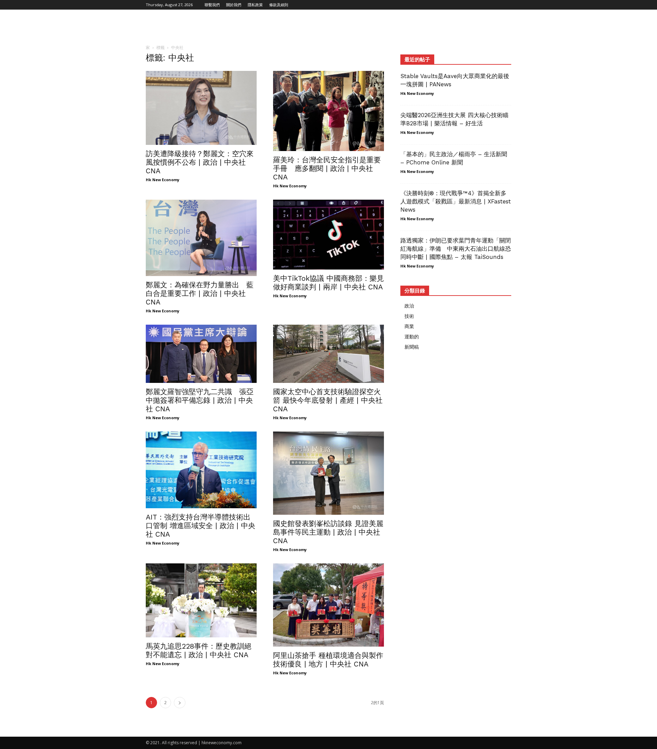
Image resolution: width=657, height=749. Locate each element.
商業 (409, 326)
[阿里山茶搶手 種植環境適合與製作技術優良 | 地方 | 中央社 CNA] (328, 605)
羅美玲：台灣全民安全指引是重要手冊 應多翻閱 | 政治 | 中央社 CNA (327, 168)
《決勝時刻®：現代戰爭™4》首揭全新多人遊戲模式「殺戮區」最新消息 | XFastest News (455, 201)
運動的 (411, 336)
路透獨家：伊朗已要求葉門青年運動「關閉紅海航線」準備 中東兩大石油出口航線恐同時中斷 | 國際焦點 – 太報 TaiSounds (455, 248)
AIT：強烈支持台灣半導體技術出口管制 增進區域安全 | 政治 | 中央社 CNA (200, 525)
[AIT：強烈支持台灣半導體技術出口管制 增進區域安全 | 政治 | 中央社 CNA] (201, 470)
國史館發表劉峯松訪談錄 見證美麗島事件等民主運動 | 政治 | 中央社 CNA (328, 532)
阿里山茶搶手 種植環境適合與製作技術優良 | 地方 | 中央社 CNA (328, 659)
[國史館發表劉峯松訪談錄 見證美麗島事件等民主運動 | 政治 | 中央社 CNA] (328, 473)
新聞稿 (411, 347)
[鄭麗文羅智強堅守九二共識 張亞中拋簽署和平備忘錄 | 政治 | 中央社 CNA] (201, 354)
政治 (409, 305)
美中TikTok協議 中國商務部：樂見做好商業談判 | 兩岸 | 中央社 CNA (328, 282)
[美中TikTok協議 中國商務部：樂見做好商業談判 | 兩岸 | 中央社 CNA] (328, 235)
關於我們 (233, 4)
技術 (409, 316)
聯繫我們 (212, 4)
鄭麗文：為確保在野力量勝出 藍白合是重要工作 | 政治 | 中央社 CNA (200, 293)
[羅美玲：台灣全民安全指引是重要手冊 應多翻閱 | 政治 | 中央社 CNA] (328, 111)
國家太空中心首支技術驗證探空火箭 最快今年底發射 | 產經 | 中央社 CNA (328, 400)
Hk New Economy (162, 179)
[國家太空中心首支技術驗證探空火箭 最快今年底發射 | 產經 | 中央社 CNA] (328, 354)
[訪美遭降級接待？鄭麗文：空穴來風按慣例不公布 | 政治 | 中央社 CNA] (201, 108)
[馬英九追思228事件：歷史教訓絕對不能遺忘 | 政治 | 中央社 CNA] (201, 600)
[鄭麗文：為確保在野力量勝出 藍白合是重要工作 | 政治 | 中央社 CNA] (201, 238)
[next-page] (179, 702)
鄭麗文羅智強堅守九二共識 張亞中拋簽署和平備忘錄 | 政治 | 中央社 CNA (200, 400)
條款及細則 (278, 4)
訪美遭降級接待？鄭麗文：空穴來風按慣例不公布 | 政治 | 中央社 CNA (200, 162)
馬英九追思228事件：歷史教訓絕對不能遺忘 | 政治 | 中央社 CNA (199, 650)
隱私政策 (255, 4)
